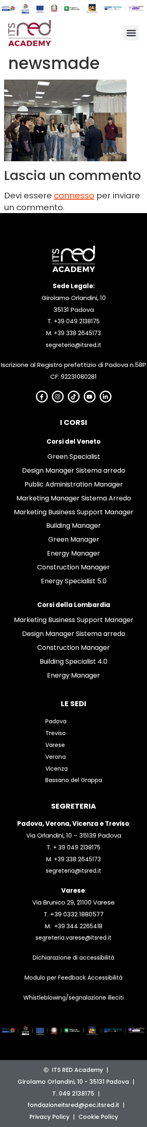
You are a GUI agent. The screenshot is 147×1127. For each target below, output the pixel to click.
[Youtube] (90, 396)
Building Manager (73, 525)
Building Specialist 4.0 (73, 661)
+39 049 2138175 (77, 321)
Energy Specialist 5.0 (74, 581)
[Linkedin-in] (105, 396)
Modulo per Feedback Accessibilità (73, 978)
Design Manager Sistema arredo (73, 470)
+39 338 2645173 (77, 333)
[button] (131, 33)
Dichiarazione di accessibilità (73, 958)
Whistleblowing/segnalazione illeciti (73, 998)
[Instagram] (58, 396)
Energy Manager (73, 553)
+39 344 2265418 (78, 926)
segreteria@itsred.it (73, 345)
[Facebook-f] (42, 396)
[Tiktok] (74, 396)
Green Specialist (73, 456)
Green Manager (73, 539)
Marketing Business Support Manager (74, 512)
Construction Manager (73, 567)
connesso (74, 195)
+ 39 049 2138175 (76, 847)
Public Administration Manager (73, 484)
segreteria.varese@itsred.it (73, 938)
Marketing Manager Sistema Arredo (73, 498)
